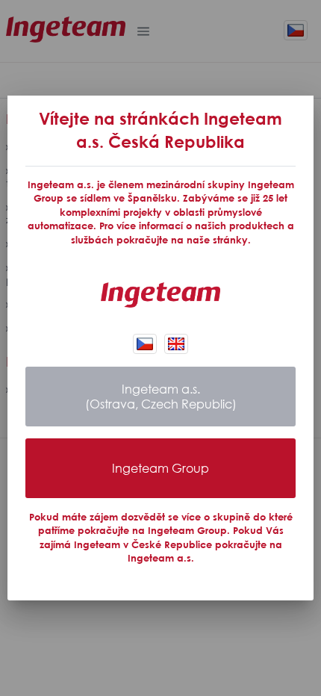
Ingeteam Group (160, 468)
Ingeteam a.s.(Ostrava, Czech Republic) (161, 396)
